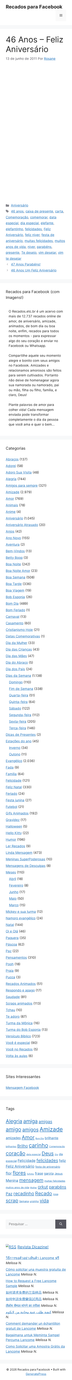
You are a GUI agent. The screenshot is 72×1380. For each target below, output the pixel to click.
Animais (12, 505)
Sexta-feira (17, 721)
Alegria (11, 479)
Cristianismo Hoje (19, 630)
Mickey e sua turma (21, 912)
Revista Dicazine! (33, 1247)
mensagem (31, 1180)
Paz (9, 951)
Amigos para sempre (22, 485)
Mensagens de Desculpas (26, 866)
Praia (10, 971)
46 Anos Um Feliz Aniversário (33, 270)
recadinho (23, 1193)
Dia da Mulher (16, 643)
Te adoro (13, 1016)
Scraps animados (19, 1003)
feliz (62, 1160)
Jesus (59, 1173)
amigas (45, 1121)
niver (31, 247)
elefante (47, 223)
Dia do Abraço (17, 662)
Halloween (14, 826)
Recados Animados (21, 984)
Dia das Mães (16, 656)
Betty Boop (14, 558)
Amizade (12, 492)
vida (44, 1200)
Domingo (16, 682)
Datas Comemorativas (23, 636)
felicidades (33, 229)
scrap (12, 1200)
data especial (33, 1154)
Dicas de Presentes (21, 735)
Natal (10, 925)
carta (59, 211)
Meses (11, 872)
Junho (13, 892)
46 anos (17, 211)
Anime (11, 512)
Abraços (12, 459)
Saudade (13, 997)
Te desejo (28, 253)
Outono (14, 754)
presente (12, 253)
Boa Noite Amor (18, 571)
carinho (38, 1145)
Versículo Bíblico (18, 1036)
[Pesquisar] (60, 1224)
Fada (10, 767)
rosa (55, 1194)
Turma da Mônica (19, 1023)
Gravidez (13, 820)
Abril (12, 879)
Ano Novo (13, 538)
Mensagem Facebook (22, 1088)
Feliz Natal (14, 787)
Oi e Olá (12, 931)
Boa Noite (13, 564)
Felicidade (14, 780)
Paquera (12, 938)
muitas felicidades (39, 241)
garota (49, 1173)
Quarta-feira (18, 695)
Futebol (11, 807)
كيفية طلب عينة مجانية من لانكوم (28, 1312)
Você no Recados (19, 1049)
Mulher (33, 1187)
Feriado (11, 794)
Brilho (22, 1145)
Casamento (14, 623)
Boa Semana (15, 577)
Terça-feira (17, 728)
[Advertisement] (38, 95)
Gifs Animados (17, 813)
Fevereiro (16, 885)
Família (11, 774)
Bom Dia (12, 603)
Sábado (15, 708)
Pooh (10, 964)
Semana (24, 1201)
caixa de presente (39, 211)
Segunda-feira (20, 715)
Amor (10, 499)
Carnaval (12, 617)
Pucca (10, 977)
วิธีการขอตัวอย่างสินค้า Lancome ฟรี (32, 1258)
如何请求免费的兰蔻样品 (24, 1292)
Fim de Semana (21, 689)
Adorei (11, 466)
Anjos (10, 531)
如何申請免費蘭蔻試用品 (24, 1299)
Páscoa (11, 944)
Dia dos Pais (15, 669)
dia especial (29, 223)
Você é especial (18, 1043)
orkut (43, 1186)
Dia (56, 1154)
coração (15, 1153)
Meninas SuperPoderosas (25, 859)
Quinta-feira (18, 702)
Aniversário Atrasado (22, 525)
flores (19, 1173)
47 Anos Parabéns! (26, 264)
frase (39, 1173)
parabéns (44, 247)
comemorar (38, 217)
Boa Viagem (15, 590)
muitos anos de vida (17, 1187)
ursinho (34, 1201)
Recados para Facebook (34, 7)
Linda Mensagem (19, 853)
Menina (12, 1180)
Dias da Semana (18, 676)
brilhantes (11, 1146)
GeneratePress (36, 1374)
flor (9, 1173)
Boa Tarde (14, 584)
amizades (13, 1138)
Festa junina (15, 800)
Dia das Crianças (19, 649)
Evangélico (14, 761)
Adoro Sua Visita (19, 472)
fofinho (30, 1174)
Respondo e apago (20, 990)
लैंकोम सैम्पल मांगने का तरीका (23, 1306)
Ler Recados (15, 846)
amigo (13, 1129)
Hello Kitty (14, 833)
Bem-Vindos (15, 551)
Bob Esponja (15, 597)
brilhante (51, 1138)
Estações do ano (18, 741)
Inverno (14, 748)
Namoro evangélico (21, 918)
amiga (30, 1121)
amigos (30, 1129)
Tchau (10, 1010)
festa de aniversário (47, 1166)
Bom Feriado (15, 610)
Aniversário (19, 205)
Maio (13, 898)
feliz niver (32, 235)
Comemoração (17, 217)
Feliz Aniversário (20, 1166)
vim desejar (47, 253)
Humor (11, 839)
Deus (48, 1153)
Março (14, 905)
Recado (43, 1193)
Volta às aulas (16, 1056)
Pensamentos (16, 957)
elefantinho (14, 229)
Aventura (13, 544)
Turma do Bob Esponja (23, 1030)
